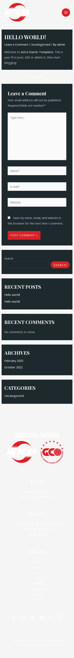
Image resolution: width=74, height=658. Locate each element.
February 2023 (13, 361)
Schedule (37, 583)
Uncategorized (40, 44)
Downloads (37, 594)
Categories (37, 588)
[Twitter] (32, 617)
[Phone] (61, 617)
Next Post (37, 76)
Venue (37, 572)
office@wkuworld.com (37, 529)
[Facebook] (13, 617)
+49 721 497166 (37, 534)
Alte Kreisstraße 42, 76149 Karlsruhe (37, 524)
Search (8, 258)
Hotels (37, 578)
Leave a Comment (16, 44)
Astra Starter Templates (37, 52)
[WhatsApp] (51, 617)
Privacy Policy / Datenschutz (37, 497)
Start (37, 561)
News (37, 567)
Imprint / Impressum (37, 491)
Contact (37, 599)
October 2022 (13, 367)
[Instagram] (23, 617)
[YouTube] (42, 617)
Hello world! (12, 295)
